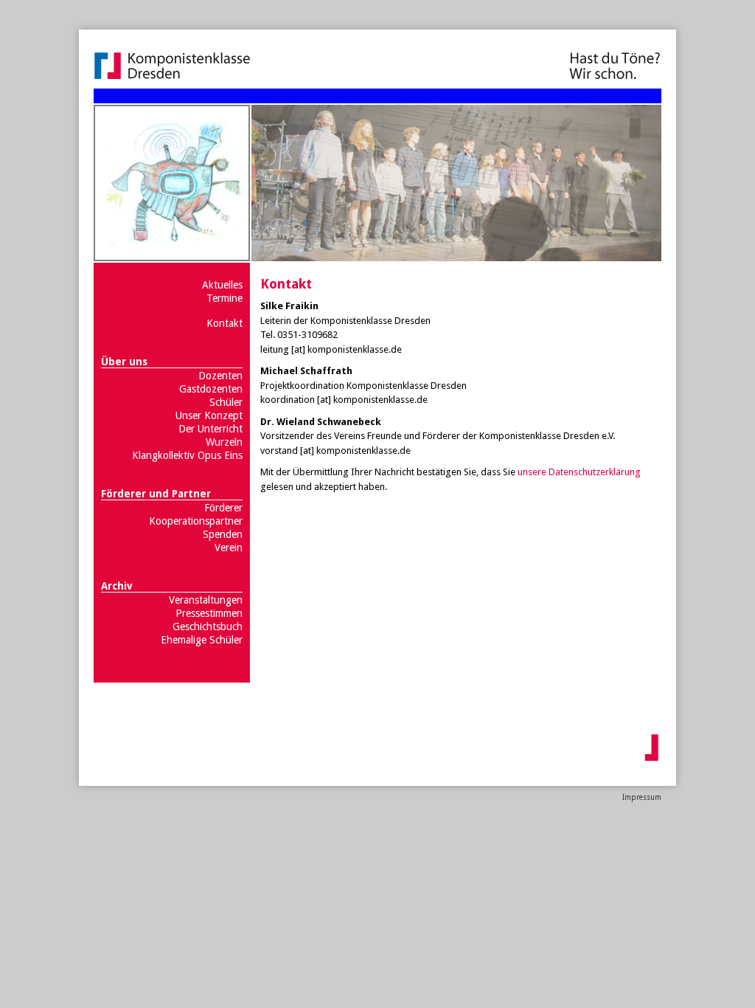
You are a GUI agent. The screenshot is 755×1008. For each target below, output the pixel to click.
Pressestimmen (209, 613)
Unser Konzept (209, 415)
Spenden (223, 534)
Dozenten (220, 376)
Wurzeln (224, 442)
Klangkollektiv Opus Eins (187, 455)
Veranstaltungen (206, 600)
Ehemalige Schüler (202, 640)
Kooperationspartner (196, 521)
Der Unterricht (210, 429)
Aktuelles (222, 285)
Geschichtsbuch (208, 626)
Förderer (223, 508)
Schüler (226, 402)
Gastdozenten (211, 389)
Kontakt (224, 323)
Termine (224, 298)
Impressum (641, 797)
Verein (229, 547)
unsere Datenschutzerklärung (579, 471)
